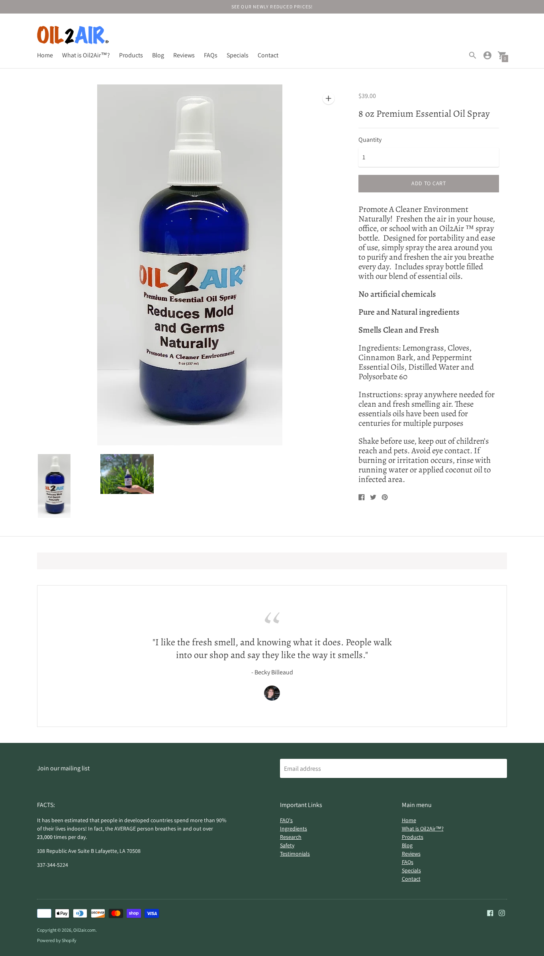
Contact (268, 55)
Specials (238, 55)
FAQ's (286, 820)
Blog (158, 55)
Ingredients (293, 828)
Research (290, 836)
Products (131, 55)
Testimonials (295, 853)
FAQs (210, 55)
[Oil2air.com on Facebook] (490, 912)
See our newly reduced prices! (272, 7)
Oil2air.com (84, 930)
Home (45, 55)
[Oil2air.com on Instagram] (502, 912)
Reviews (184, 55)
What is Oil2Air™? (86, 55)
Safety (287, 845)
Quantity (370, 139)
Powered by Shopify (56, 940)
